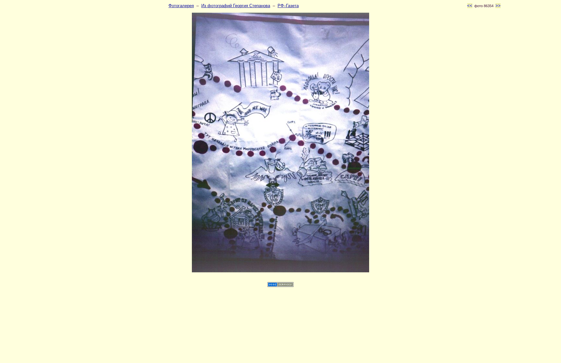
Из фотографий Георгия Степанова (235, 5)
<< (469, 5)
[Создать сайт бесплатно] (280, 285)
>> (498, 5)
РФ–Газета (288, 5)
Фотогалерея (181, 5)
